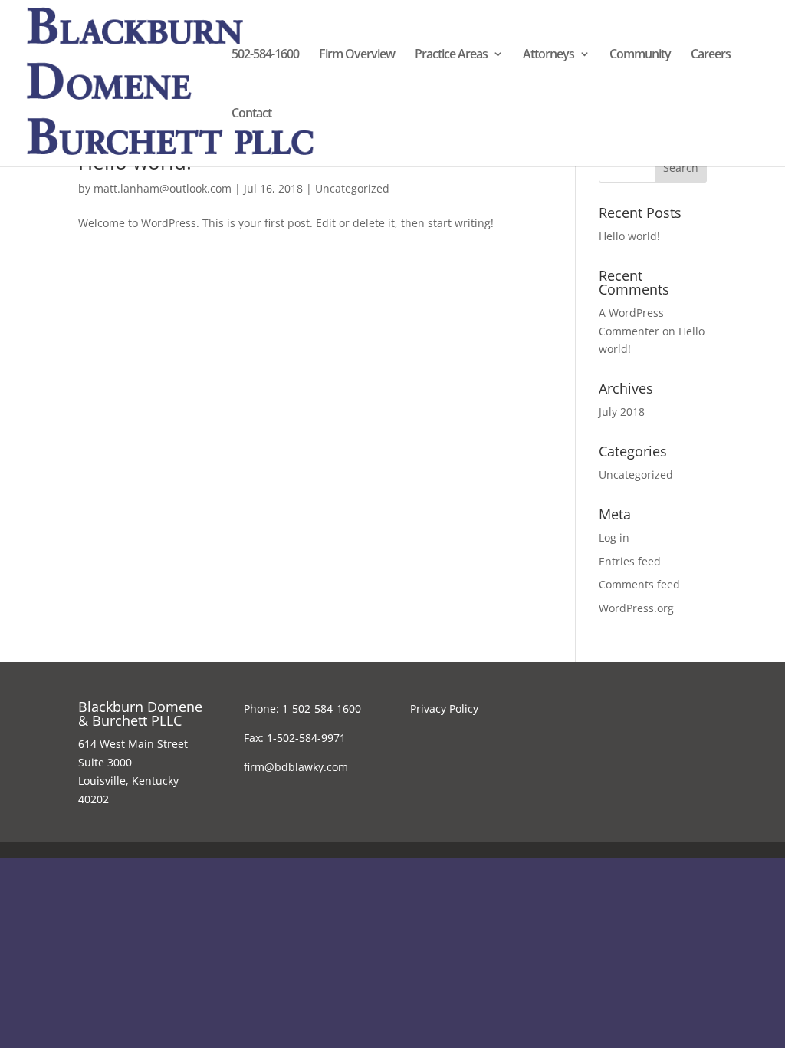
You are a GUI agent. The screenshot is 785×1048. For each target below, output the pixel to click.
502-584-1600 (265, 55)
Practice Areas (451, 55)
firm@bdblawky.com (296, 767)
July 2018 (622, 411)
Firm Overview (357, 55)
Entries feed (630, 561)
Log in (614, 537)
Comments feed (639, 584)
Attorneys (548, 55)
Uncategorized (352, 188)
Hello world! (629, 236)
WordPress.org (636, 608)
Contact (251, 114)
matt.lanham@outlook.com (163, 188)
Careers (711, 55)
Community (640, 55)
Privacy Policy (444, 708)
